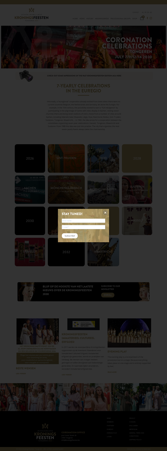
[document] (83, 225)
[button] (105, 212)
